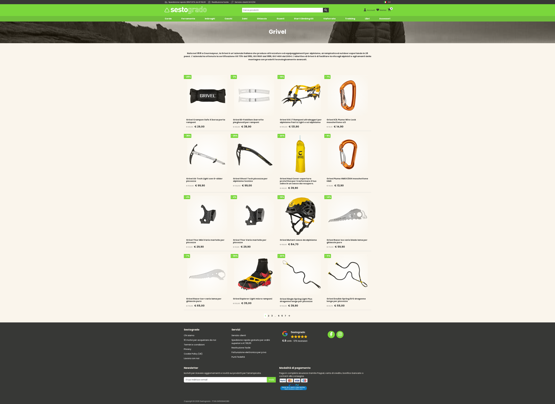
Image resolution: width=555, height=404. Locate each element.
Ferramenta (188, 18)
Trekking (350, 18)
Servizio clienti (239, 335)
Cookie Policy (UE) (193, 353)
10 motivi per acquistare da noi (200, 340)
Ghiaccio (262, 18)
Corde (168, 18)
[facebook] (331, 334)
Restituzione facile (241, 347)
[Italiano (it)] (385, 2)
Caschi (228, 18)
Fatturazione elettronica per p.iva (249, 352)
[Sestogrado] (185, 10)
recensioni (300, 340)
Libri (367, 18)
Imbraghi (210, 18)
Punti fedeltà (238, 356)
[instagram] (340, 334)
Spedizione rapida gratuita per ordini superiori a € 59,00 (251, 342)
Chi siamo (189, 335)
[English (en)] (389, 2)
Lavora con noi (191, 358)
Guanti (280, 18)
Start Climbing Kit (303, 18)
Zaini (244, 18)
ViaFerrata (329, 18)
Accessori (384, 18)
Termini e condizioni (194, 344)
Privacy (187, 349)
